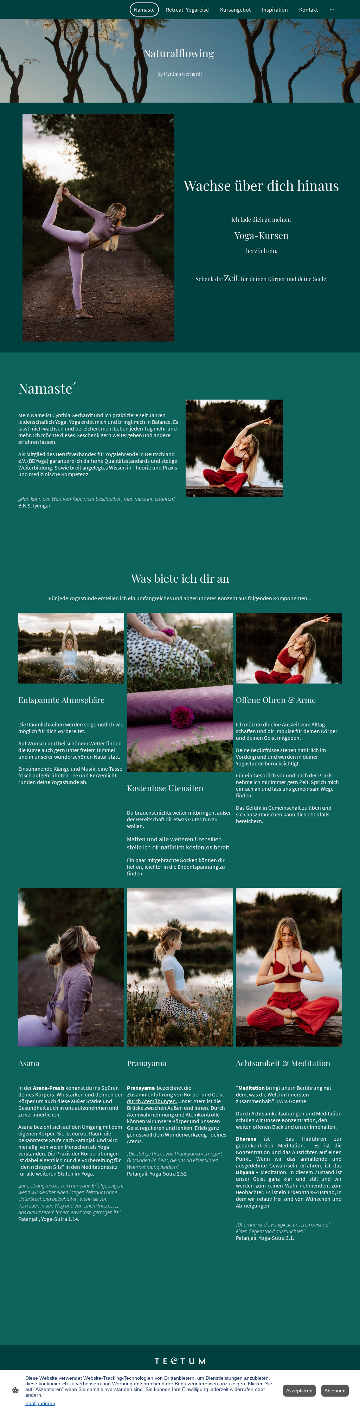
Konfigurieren (40, 1403)
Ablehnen (335, 1390)
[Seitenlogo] (180, 1361)
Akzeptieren (299, 1390)
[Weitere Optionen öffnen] (332, 9)
